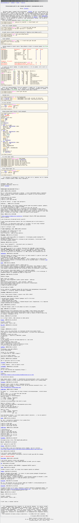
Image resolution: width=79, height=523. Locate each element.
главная (13, 2)
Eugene (2, 320)
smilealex (3, 253)
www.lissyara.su (5, 2)
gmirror (23, 2)
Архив (17, 2)
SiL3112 (30, 11)
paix (2, 262)
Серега (2, 471)
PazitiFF (3, 480)
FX (1, 463)
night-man (3, 389)
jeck (2, 467)
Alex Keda (3, 458)
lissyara (26, 8)
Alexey (2, 446)
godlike (3, 347)
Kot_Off (3, 325)
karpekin (3, 438)
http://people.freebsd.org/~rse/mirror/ (12, 216)
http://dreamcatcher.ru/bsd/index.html (11, 387)
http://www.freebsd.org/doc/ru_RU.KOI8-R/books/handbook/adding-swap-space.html (21, 449)
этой (46, 259)
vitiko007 (3, 366)
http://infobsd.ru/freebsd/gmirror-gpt (21, 489)
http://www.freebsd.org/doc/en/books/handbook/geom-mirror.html (17, 374)
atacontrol (44, 15)
